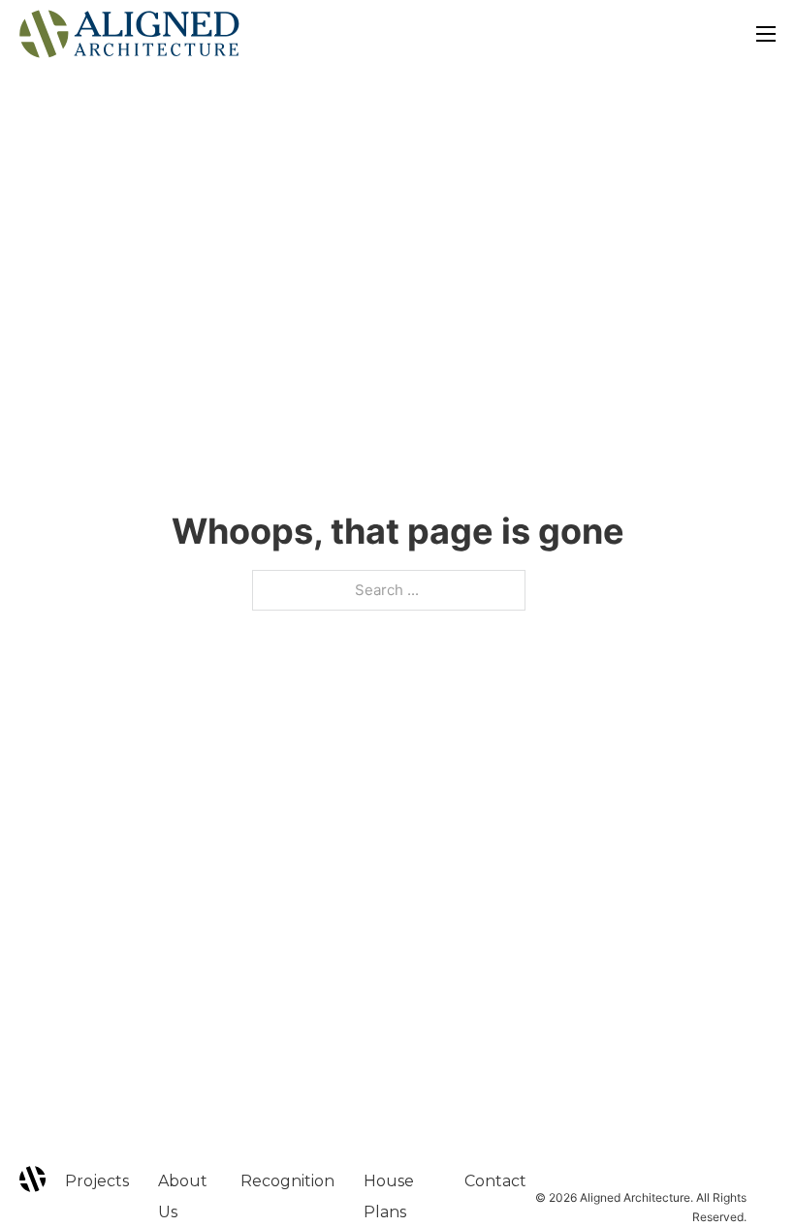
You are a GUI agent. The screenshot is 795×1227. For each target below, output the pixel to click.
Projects (97, 1181)
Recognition (287, 1181)
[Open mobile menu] (766, 34)
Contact (495, 1181)
